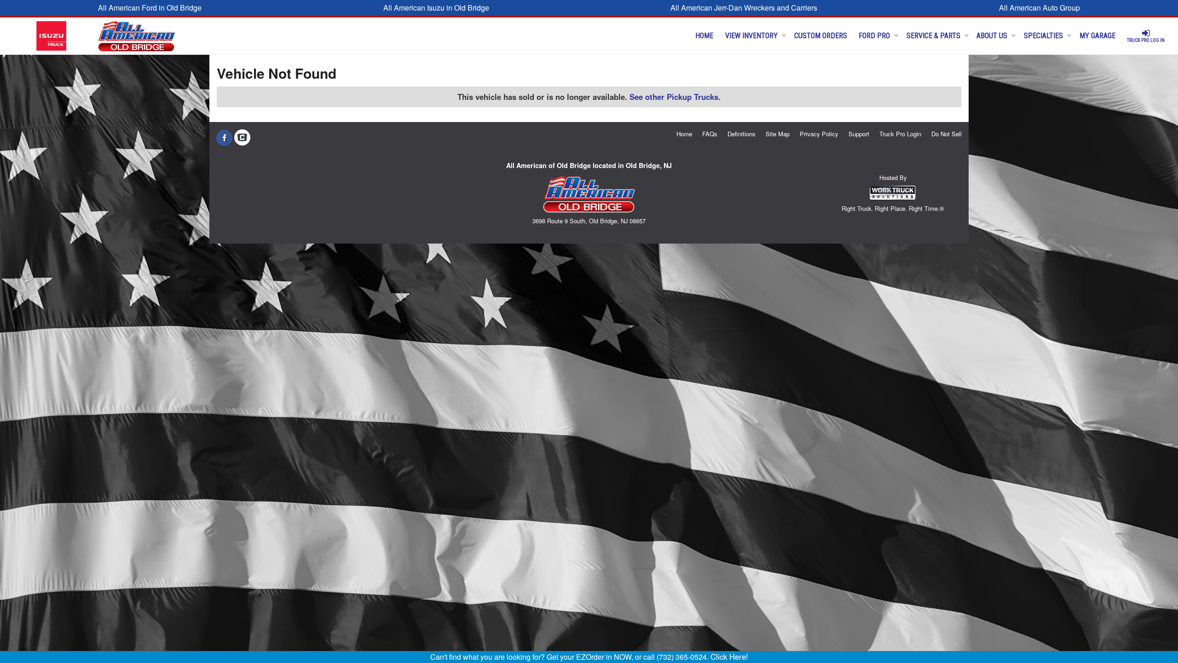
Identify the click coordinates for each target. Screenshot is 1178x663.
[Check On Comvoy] (242, 137)
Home (704, 35)
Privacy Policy (819, 133)
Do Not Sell (946, 133)
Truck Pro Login (900, 133)
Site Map (778, 133)
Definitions (742, 133)
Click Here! (729, 656)
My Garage (1097, 35)
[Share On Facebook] (224, 137)
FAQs (709, 133)
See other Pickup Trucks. (675, 96)
